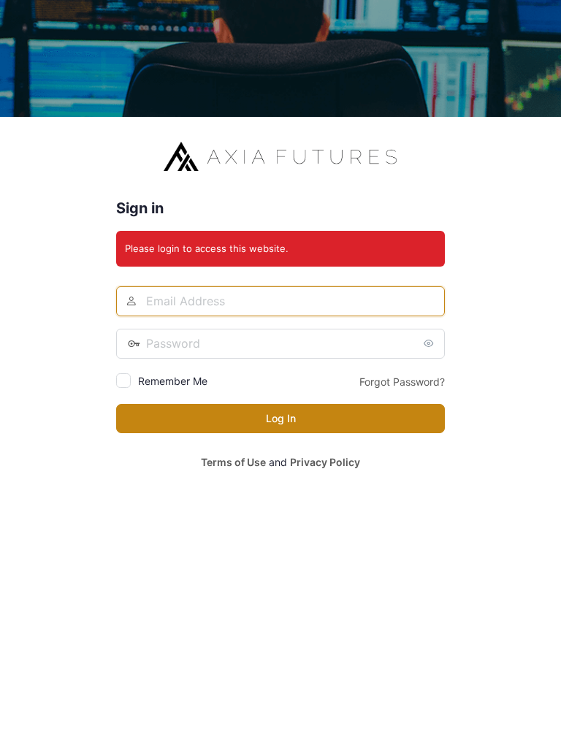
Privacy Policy (325, 462)
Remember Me (172, 381)
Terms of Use (233, 462)
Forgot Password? (402, 381)
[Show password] (430, 343)
